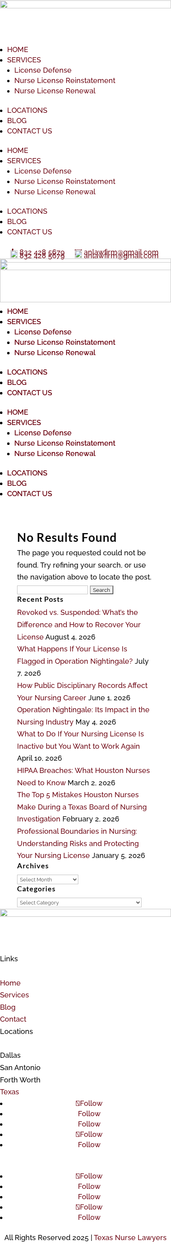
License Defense (43, 70)
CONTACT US (29, 131)
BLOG (17, 120)
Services (14, 995)
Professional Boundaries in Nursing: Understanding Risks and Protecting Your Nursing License (78, 843)
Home (10, 983)
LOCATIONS (27, 110)
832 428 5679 (42, 255)
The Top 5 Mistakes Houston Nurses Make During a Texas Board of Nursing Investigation (82, 806)
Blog (8, 1007)
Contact (13, 1019)
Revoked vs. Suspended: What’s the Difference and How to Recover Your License (79, 624)
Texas (9, 1092)
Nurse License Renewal (54, 91)
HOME (17, 49)
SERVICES (24, 60)
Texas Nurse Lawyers (130, 1237)
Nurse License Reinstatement (64, 80)
